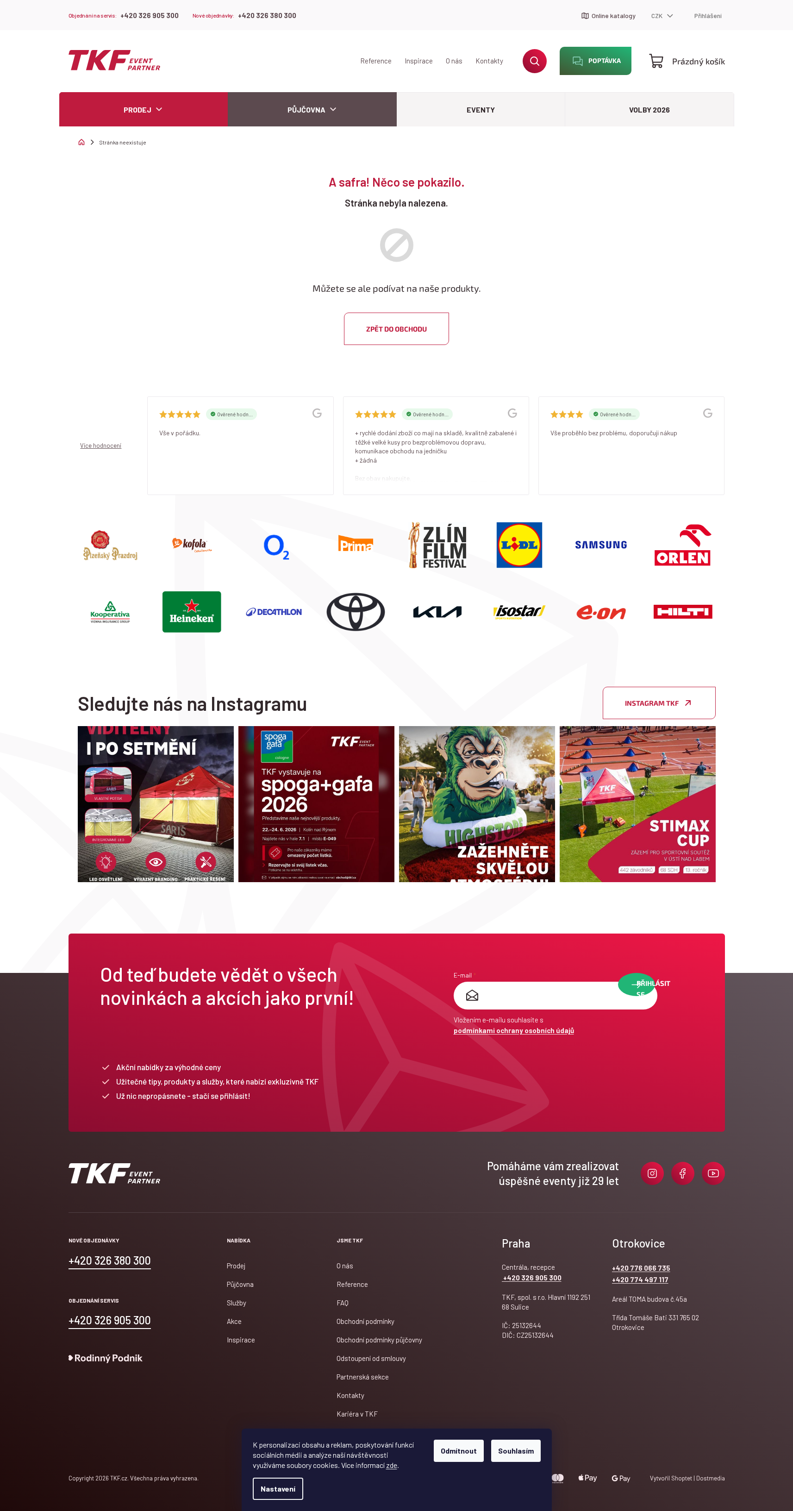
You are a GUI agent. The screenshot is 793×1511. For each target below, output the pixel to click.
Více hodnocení (100, 445)
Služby (236, 1302)
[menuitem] (143, 109)
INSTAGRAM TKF (652, 703)
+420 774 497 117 (640, 1279)
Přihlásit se (646, 987)
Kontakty (489, 60)
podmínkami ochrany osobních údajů (514, 1030)
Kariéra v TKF (357, 1414)
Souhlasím (516, 1450)
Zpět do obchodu (396, 329)
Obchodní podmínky (365, 1321)
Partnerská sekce (363, 1377)
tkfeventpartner (652, 1173)
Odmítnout (459, 1450)
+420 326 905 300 (149, 15)
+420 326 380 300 (267, 15)
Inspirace (419, 60)
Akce (234, 1321)
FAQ (343, 1302)
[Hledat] (535, 61)
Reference (376, 60)
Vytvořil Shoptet (671, 1478)
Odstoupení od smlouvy (371, 1358)
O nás (454, 60)
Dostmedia (710, 1478)
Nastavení (278, 1488)
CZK (657, 15)
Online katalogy (614, 15)
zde (391, 1465)
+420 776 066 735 (641, 1268)
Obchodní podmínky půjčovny (379, 1339)
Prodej (236, 1265)
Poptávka (604, 60)
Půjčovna (240, 1284)
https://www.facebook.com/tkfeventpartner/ (682, 1173)
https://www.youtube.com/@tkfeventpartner (713, 1173)
